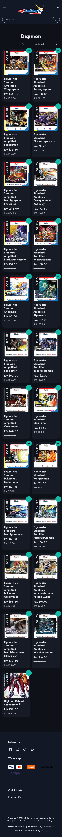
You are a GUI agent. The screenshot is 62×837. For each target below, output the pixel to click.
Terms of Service (17, 826)
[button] (4, 8)
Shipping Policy (39, 830)
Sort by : (26, 44)
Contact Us (14, 797)
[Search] (54, 19)
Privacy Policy (35, 826)
